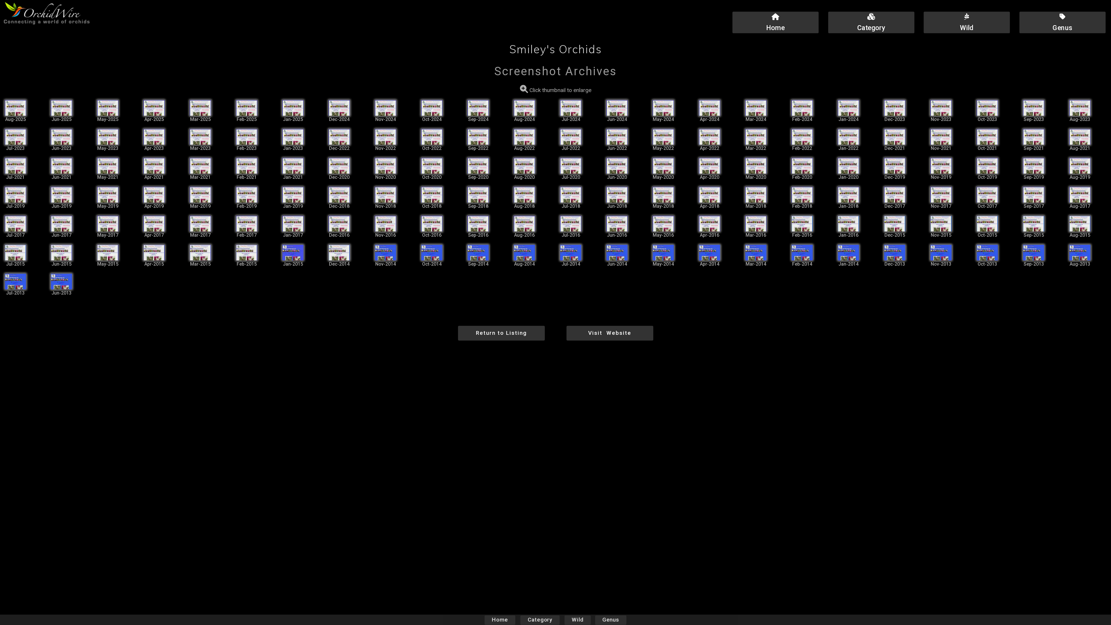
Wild (578, 620)
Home (500, 620)
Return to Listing (501, 333)
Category (540, 620)
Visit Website (609, 333)
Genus (610, 620)
